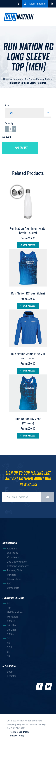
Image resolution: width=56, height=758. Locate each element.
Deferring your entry (18, 566)
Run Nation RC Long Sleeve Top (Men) (28, 82)
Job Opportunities (17, 561)
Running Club (14, 570)
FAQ (9, 583)
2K (8, 638)
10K (9, 607)
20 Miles (11, 629)
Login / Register (37, 3)
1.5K (9, 647)
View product (28, 245)
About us (12, 548)
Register (11, 676)
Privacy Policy (17, 735)
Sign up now (47, 497)
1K (8, 656)
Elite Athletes (14, 579)
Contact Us (13, 587)
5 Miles (11, 621)
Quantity (9, 123)
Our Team (12, 552)
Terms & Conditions (19, 732)
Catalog (17, 79)
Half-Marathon (15, 612)
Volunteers (13, 557)
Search (18, 3)
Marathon (12, 616)
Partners (11, 574)
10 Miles (11, 625)
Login (10, 671)
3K (8, 651)
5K (8, 603)
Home (6, 79)
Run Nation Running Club (37, 79)
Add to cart (21, 148)
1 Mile (10, 634)
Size (7, 105)
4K (8, 642)
